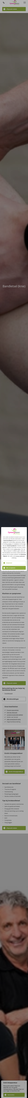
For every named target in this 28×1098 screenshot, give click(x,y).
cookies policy (17, 549)
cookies (10, 544)
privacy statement (20, 556)
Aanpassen (9, 563)
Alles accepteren (10, 568)
